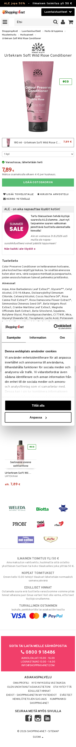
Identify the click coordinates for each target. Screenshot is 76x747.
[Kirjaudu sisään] (63, 22)
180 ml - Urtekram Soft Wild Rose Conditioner (42, 142)
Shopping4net (10, 31)
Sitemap (53, 731)
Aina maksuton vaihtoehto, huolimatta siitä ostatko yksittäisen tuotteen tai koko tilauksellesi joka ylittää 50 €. (38, 562)
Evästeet (66, 695)
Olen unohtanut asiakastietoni (28, 687)
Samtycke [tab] (14, 337)
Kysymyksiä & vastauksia (49, 683)
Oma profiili (21, 683)
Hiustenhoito (9, 35)
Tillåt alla (38, 405)
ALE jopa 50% (14, 3)
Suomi (37, 737)
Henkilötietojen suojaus (30, 699)
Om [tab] (62, 337)
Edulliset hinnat (39, 691)
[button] (71, 22)
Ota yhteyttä (62, 687)
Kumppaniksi (58, 699)
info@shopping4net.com (38, 665)
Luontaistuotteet (31, 31)
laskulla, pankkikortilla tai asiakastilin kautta (38, 607)
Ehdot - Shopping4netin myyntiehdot (31, 695)
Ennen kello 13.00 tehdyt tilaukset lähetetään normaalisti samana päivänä (38, 576)
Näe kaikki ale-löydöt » (19, 249)
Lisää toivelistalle (20, 194)
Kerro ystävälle (18, 199)
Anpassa (36, 417)
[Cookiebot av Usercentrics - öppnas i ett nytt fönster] (54, 327)
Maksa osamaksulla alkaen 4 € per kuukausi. (29, 174)
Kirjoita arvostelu (54, 194)
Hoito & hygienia (54, 31)
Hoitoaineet (26, 35)
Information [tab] (38, 337)
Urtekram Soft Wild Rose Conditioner (21, 38)
